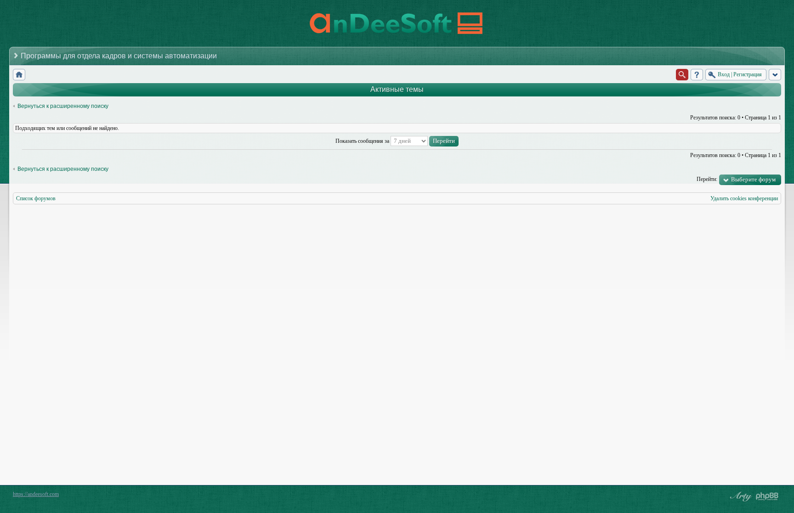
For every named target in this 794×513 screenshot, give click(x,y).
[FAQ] (697, 74)
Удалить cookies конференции (744, 198)
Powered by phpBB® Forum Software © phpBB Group (767, 496)
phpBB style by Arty (740, 496)
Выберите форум (753, 179)
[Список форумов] (19, 74)
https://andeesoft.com (36, 494)
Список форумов (36, 198)
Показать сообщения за (363, 141)
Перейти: (707, 179)
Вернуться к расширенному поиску (62, 106)
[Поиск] (682, 74)
